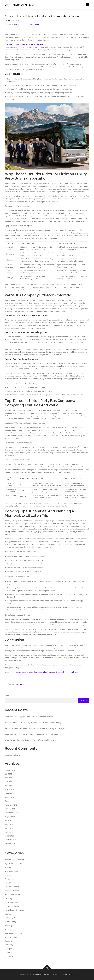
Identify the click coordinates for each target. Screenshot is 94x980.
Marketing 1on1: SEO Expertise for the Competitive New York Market (32, 734)
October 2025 (10, 809)
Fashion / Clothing (12, 887)
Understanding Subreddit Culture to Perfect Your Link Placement (30, 740)
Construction (10, 879)
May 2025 (9, 828)
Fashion (8, 883)
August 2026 (10, 770)
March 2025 (9, 836)
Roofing (8, 929)
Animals (8, 867)
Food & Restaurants (13, 894)
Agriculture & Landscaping (15, 863)
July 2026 (8, 774)
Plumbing (8, 925)
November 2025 (11, 805)
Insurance (8, 914)
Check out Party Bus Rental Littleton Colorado (24, 44)
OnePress (52, 974)
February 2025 (10, 840)
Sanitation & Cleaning (13, 933)
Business (8, 875)
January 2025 (10, 843)
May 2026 (9, 781)
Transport (20, 684)
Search (7, 695)
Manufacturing (10, 921)
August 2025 (10, 816)
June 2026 (9, 778)
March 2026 (9, 789)
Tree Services (10, 956)
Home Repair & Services (14, 910)
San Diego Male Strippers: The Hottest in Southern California (29, 716)
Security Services (11, 937)
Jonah (37, 24)
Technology (9, 945)
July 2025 (8, 820)
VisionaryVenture (20, 4)
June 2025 (9, 824)
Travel (7, 952)
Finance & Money (12, 890)
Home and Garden (12, 906)
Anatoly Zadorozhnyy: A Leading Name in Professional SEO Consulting (33, 722)
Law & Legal (10, 918)
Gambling (8, 898)
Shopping (8, 941)
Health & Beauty (11, 902)
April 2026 (9, 785)
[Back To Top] (47, 968)
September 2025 (11, 813)
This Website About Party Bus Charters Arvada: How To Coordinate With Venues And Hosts (44, 672)
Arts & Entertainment (13, 871)
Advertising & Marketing (14, 860)
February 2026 (10, 793)
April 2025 (9, 832)
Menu (87, 4)
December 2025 (11, 801)
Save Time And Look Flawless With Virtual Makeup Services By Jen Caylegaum (35, 728)
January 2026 (10, 797)
